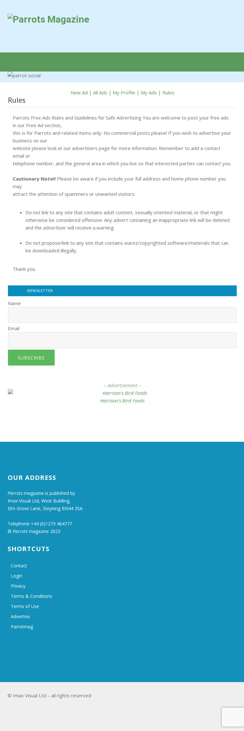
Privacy (18, 586)
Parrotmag (22, 627)
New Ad (79, 92)
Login (16, 576)
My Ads (149, 92)
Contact (19, 566)
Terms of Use (25, 606)
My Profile (124, 92)
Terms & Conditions (31, 596)
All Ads (100, 92)
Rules (168, 92)
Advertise (20, 616)
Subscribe (31, 358)
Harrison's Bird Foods (122, 400)
